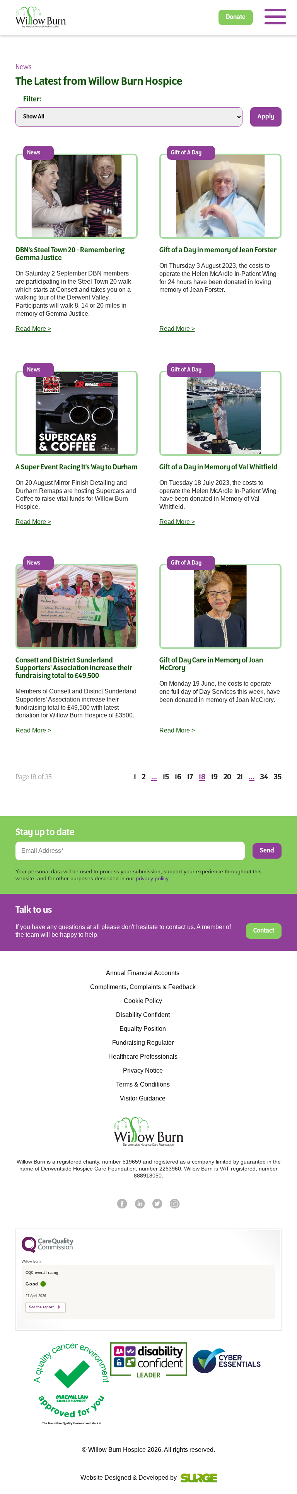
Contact (263, 931)
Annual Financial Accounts (142, 973)
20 (227, 777)
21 (240, 777)
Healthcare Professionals (143, 1057)
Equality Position (142, 1029)
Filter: (32, 99)
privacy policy (152, 878)
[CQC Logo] (47, 1251)
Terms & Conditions (143, 1085)
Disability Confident (143, 1015)
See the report (41, 1307)
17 (190, 777)
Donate (236, 17)
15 (166, 777)
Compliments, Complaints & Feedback (143, 987)
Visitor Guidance (143, 1098)
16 (178, 777)
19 (214, 777)
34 (264, 777)
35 (278, 777)
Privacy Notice (143, 1071)
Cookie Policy (143, 1001)
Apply (266, 116)
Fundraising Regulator (143, 1043)
